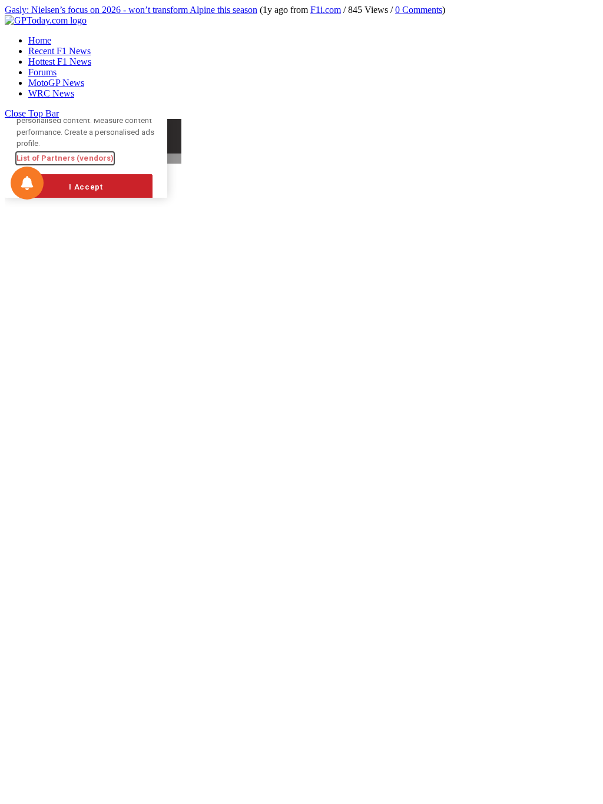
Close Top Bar (32, 113)
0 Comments (418, 10)
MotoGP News (56, 83)
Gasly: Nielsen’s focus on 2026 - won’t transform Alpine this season (131, 10)
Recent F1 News (59, 51)
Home (39, 40)
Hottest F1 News (59, 62)
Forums (42, 72)
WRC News (51, 93)
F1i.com (325, 10)
